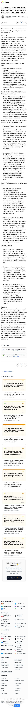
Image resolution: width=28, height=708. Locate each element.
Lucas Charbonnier (17, 16)
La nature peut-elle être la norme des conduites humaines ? (15, 349)
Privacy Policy (18, 702)
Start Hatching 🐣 (13, 578)
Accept (17, 705)
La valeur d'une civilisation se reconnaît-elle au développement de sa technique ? (15, 355)
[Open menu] (25, 2)
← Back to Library (7, 371)
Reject (11, 705)
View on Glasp (16, 350)
